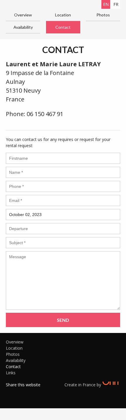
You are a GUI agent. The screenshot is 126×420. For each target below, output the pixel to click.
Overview (23, 14)
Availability (23, 27)
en (106, 4)
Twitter (19, 392)
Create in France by (83, 384)
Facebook (10, 392)
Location (63, 14)
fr (115, 4)
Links (11, 372)
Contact (63, 27)
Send (63, 320)
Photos (103, 14)
